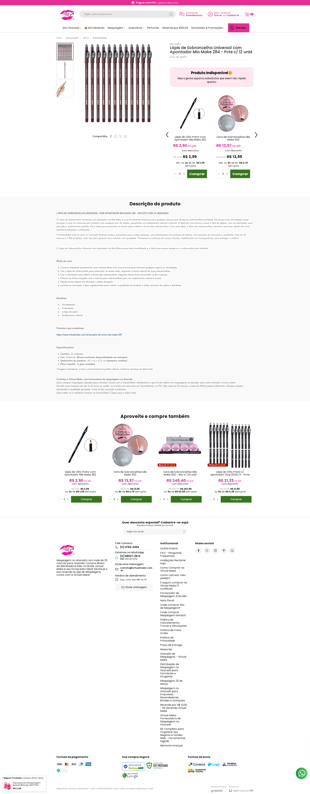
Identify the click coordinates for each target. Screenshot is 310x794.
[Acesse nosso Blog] (232, 550)
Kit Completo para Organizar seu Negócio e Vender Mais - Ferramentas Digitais (172, 735)
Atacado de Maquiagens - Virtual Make (173, 657)
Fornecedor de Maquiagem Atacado (173, 594)
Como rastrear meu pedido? (173, 576)
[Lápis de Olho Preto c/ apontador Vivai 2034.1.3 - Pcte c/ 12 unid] (229, 463)
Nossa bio (166, 649)
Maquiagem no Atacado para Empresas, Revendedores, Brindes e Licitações (172, 694)
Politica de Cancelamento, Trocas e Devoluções (173, 623)
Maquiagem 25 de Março (171, 682)
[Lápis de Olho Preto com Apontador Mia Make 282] (190, 137)
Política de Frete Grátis (170, 631)
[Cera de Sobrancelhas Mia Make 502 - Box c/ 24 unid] (179, 463)
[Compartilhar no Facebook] (110, 136)
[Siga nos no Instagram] (215, 550)
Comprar (197, 174)
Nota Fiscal (167, 600)
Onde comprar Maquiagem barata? (173, 613)
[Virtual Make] (66, 14)
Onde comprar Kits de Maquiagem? (172, 606)
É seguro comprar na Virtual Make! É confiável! (173, 586)
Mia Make (175, 44)
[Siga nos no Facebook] (198, 550)
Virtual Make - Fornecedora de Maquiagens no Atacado (170, 719)
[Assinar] (184, 531)
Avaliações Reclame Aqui (173, 561)
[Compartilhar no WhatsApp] (115, 136)
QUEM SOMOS (169, 548)
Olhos (86, 37)
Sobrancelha (100, 37)
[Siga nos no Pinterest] (223, 550)
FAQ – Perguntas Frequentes (170, 554)
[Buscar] (171, 14)
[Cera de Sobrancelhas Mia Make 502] (233, 137)
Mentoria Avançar (171, 745)
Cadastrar (232, 15)
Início (59, 37)
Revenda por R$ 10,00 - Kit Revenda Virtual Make (173, 708)
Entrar (218, 15)
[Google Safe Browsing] (130, 775)
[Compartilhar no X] (120, 136)
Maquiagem (72, 37)
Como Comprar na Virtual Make (172, 569)
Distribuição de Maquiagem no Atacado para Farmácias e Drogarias (169, 670)
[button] (65, 51)
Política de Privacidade (167, 639)
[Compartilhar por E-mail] (125, 136)
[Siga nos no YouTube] (207, 550)
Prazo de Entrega (171, 645)
